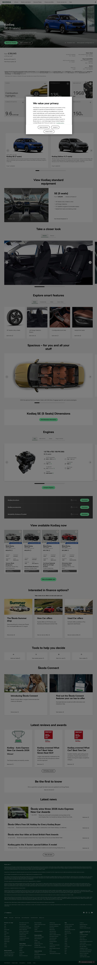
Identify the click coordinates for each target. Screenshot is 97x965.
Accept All (55, 127)
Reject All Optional (44, 127)
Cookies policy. (60, 123)
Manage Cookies (49, 131)
